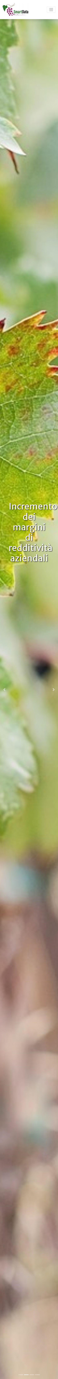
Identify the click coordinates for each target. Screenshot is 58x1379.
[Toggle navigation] (51, 9)
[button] (4, 689)
